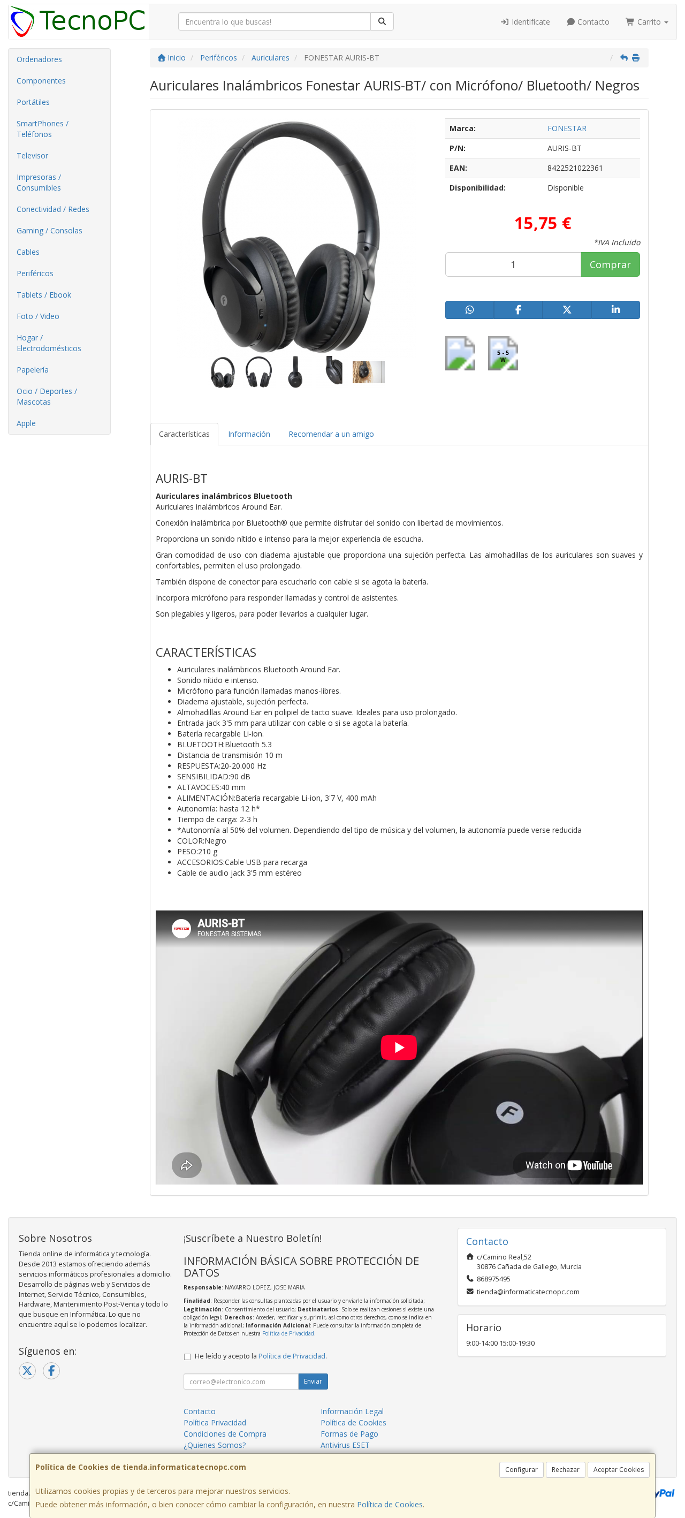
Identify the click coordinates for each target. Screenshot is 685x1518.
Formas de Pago (349, 1434)
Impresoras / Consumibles (39, 182)
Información (249, 434)
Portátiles (33, 102)
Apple (26, 423)
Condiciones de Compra (225, 1434)
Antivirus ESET (345, 1445)
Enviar (313, 1381)
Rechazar (566, 1469)
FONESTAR (567, 128)
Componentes (41, 80)
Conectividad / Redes (53, 209)
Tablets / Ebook (44, 295)
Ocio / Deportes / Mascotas (47, 396)
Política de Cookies (390, 1504)
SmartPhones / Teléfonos (42, 128)
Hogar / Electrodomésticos (49, 342)
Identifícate (529, 22)
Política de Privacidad (288, 1333)
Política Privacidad (215, 1422)
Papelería (33, 370)
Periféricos (35, 273)
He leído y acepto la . (261, 1356)
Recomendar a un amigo (331, 434)
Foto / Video (38, 316)
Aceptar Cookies (618, 1469)
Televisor (32, 155)
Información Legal (352, 1411)
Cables (28, 252)
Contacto (592, 22)
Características (184, 434)
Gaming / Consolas (49, 230)
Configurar (521, 1469)
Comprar (610, 264)
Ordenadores (39, 59)
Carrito (649, 22)
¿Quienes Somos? (215, 1445)
